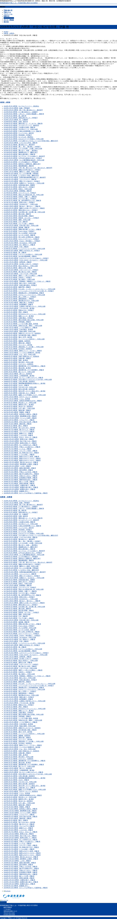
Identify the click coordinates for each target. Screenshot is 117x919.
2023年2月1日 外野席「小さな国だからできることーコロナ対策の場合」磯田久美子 (31, 141)
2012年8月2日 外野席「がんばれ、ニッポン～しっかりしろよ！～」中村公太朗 (29, 289)
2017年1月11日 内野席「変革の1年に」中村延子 (19, 202)
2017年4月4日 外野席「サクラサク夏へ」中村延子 (20, 198)
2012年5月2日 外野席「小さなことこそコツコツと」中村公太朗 (24, 295)
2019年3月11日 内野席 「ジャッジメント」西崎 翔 (20, 179)
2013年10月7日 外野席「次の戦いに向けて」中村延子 (21, 264)
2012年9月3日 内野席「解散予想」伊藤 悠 (17, 287)
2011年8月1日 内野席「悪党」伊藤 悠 (16, 312)
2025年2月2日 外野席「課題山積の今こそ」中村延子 (21, 118)
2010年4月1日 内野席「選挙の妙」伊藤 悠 (17, 343)
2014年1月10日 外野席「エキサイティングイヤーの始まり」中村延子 (26, 258)
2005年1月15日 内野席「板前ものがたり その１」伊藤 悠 (22, 460)
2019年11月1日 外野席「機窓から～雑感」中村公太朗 (21, 171)
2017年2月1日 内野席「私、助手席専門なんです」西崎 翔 (22, 200)
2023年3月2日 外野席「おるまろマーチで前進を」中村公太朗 (24, 139)
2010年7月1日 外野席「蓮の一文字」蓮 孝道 (18, 337)
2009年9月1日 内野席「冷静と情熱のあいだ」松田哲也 (21, 356)
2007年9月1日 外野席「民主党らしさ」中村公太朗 (20, 402)
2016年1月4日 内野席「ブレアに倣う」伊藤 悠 (19, 223)
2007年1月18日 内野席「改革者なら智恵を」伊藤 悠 (20, 414)
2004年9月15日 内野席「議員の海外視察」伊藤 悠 (20, 468)
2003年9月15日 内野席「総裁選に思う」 (17, 491)
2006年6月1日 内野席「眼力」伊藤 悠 (16, 426)
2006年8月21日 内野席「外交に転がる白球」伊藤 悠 (20, 422)
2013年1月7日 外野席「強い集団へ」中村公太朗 (19, 279)
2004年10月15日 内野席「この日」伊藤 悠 (17, 466)
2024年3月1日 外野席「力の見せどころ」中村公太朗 (21, 129)
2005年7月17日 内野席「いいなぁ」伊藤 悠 (17, 449)
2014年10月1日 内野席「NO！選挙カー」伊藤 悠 (19, 245)
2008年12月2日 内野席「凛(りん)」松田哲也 (18, 374)
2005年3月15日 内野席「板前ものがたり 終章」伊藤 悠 (21, 456)
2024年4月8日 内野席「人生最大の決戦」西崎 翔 (19, 127)
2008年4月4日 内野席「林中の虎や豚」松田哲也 (19, 389)
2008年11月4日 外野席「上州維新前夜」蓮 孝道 (19, 375)
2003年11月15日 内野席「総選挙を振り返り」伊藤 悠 (21, 487)
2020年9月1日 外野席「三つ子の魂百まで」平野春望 (21, 162)
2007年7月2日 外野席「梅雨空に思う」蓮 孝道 (19, 404)
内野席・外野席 (5, 102)
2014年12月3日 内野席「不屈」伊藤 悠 (16, 246)
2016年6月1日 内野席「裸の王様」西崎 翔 (17, 214)
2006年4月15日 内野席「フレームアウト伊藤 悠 (19, 431)
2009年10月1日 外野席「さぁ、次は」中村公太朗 (19, 354)
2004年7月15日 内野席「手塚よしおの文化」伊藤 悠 (20, 472)
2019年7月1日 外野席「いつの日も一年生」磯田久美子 (21, 175)
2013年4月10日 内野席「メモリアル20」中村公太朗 (20, 273)
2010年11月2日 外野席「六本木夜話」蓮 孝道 (18, 329)
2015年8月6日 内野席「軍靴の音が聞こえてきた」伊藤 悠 (22, 229)
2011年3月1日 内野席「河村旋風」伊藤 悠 (17, 322)
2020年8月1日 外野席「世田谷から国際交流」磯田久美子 (22, 164)
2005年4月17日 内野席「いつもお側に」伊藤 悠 (19, 454)
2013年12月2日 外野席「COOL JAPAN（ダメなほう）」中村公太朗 (25, 260)
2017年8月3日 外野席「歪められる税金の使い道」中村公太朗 (24, 195)
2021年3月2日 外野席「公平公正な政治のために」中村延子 (23, 158)
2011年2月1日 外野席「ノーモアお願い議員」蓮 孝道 (21, 323)
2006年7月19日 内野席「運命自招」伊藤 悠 (17, 424)
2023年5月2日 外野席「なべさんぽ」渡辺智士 (18, 137)
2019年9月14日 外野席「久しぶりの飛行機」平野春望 (21, 173)
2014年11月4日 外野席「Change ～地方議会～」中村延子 (22, 241)
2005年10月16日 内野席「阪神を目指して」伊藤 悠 (20, 443)
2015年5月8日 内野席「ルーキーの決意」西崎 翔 (19, 235)
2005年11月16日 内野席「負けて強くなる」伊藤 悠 (20, 441)
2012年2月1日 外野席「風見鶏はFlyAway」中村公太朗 (21, 300)
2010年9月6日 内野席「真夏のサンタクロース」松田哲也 (22, 333)
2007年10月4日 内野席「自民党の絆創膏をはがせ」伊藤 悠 (23, 400)
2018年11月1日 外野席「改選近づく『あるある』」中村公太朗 (24, 183)
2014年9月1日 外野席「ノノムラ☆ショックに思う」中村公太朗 (24, 248)
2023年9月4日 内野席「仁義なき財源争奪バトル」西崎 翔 (22, 131)
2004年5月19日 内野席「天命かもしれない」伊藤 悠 (20, 476)
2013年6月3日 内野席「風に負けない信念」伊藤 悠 (20, 272)
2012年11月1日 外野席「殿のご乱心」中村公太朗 (19, 283)
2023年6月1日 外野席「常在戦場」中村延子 (18, 135)
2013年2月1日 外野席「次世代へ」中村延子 (18, 277)
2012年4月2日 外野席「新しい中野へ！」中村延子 (20, 297)
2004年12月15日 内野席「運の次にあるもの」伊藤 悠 (21, 462)
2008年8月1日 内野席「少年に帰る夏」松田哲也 (19, 381)
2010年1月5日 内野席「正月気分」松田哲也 (18, 349)
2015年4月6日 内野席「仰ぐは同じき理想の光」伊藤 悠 (21, 237)
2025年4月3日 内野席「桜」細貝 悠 (15, 116)
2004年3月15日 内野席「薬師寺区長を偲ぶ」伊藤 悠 (20, 479)
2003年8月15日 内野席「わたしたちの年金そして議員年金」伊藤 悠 (26, 493)
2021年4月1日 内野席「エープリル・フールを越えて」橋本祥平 (24, 156)
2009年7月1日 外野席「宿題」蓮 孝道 (16, 360)
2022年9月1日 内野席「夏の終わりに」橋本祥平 (19, 144)
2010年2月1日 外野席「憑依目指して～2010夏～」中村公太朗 (24, 347)
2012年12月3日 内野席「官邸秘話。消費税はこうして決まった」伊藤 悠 (27, 281)
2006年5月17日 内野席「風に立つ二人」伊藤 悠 (19, 429)
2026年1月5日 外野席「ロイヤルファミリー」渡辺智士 (21, 106)
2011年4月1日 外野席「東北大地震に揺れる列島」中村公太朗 (24, 320)
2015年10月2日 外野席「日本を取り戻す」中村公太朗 (21, 225)
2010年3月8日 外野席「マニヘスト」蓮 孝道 (18, 345)
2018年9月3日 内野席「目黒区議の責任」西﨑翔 (19, 185)
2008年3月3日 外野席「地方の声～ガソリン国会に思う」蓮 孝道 (24, 391)
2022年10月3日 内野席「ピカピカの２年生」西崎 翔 (20, 143)
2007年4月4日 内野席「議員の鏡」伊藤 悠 (17, 410)
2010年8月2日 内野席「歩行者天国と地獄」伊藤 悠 (20, 335)
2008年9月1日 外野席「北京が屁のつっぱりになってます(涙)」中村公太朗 (28, 379)
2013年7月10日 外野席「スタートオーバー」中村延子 (21, 270)
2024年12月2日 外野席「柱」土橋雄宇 (16, 119)
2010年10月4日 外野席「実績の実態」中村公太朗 (19, 331)
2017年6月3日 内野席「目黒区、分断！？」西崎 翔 (20, 196)
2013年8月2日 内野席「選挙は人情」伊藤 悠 (18, 268)
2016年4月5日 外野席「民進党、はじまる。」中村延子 (21, 218)
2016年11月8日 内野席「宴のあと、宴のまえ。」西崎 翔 (22, 206)
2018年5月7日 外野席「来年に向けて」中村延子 (19, 187)
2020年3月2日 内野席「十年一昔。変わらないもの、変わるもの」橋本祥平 (28, 168)
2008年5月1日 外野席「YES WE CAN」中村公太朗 (20, 387)
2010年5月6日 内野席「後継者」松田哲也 (17, 341)
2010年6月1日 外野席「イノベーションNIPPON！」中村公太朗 (24, 339)
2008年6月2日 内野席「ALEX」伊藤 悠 (16, 385)
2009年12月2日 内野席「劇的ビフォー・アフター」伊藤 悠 (23, 350)
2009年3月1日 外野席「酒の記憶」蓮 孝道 (17, 368)
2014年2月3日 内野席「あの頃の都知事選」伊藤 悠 (20, 256)
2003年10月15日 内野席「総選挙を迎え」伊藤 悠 (19, 489)
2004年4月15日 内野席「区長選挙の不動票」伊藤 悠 (20, 477)
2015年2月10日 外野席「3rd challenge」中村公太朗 (20, 243)
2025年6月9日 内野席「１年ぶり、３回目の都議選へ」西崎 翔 (24, 114)
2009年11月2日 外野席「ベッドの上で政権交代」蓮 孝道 (22, 352)
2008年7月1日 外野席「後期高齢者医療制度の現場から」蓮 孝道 (24, 383)
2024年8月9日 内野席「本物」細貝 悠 (16, 121)
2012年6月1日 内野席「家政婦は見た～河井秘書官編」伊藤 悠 (24, 293)
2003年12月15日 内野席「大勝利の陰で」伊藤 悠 (19, 485)
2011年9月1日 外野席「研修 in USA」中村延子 (19, 310)
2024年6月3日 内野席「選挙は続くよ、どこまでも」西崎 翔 (23, 123)
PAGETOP (3, 902)
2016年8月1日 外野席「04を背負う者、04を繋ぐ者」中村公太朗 (24, 212)
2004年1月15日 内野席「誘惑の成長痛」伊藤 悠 (19, 483)
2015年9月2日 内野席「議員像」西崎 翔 (16, 227)
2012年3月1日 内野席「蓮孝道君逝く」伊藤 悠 (19, 298)
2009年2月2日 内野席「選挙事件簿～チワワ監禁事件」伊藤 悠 (24, 370)
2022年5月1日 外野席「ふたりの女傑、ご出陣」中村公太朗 (23, 148)
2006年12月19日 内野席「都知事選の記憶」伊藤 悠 (20, 416)
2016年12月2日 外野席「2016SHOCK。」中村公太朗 (21, 204)
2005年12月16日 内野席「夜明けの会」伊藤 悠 (19, 439)
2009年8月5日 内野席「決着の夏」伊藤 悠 (17, 358)
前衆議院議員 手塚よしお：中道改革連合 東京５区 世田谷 (19, 3)
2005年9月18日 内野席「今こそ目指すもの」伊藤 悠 (20, 445)
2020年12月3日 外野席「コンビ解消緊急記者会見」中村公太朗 (24, 160)
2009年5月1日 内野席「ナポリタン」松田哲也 (18, 364)
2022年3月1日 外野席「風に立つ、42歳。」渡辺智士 (21, 150)
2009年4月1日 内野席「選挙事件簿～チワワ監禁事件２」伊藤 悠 (24, 366)
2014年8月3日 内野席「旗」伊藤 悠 (15, 252)
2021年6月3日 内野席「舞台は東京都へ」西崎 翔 (19, 154)
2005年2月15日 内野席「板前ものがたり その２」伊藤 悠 (22, 458)
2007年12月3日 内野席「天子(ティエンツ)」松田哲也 (21, 397)
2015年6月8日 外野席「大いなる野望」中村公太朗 (20, 233)
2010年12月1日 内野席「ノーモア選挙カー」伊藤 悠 (20, 327)
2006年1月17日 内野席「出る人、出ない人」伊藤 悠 (20, 437)
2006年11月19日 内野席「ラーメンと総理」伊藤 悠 (20, 418)
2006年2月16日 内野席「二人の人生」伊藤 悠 (18, 435)
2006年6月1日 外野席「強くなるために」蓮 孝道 (19, 427)
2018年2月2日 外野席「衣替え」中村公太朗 (18, 189)
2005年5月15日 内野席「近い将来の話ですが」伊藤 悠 (21, 452)
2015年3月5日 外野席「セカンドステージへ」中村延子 (21, 239)
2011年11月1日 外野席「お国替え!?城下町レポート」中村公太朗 (24, 306)
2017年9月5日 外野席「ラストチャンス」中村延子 (20, 193)
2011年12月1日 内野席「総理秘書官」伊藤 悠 (18, 304)
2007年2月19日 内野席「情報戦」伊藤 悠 (17, 412)
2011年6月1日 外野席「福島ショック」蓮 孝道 (19, 316)
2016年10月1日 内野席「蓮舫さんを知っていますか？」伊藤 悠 (24, 208)
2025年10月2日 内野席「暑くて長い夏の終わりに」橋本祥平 (23, 110)
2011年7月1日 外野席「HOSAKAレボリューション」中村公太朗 (24, 314)
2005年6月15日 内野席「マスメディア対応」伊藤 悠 (20, 451)
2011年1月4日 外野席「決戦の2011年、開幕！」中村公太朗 (23, 325)
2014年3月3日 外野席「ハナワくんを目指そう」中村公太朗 (23, 254)
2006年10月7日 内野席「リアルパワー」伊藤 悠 (19, 420)
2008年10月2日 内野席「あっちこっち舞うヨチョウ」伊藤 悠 (23, 377)
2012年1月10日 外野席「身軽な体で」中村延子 (19, 302)
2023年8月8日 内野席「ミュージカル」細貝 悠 (19, 133)
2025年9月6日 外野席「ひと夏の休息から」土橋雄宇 (21, 112)
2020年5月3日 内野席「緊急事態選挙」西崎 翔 (19, 166)
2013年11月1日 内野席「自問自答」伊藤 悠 (17, 262)
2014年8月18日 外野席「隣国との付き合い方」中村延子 (22, 250)
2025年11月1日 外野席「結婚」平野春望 (17, 108)
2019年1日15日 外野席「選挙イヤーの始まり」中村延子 (22, 181)
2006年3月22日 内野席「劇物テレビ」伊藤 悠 (18, 433)
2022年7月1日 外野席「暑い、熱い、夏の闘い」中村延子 (22, 146)
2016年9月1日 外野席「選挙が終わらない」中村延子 (21, 210)
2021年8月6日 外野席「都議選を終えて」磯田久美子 (21, 152)
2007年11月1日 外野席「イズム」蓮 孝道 (17, 399)
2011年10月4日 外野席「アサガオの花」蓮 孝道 (19, 308)
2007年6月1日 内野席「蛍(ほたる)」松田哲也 (18, 406)
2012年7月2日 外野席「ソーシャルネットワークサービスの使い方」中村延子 (29, 291)
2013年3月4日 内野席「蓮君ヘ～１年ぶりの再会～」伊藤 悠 (23, 275)
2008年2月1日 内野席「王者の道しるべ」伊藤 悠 (19, 393)
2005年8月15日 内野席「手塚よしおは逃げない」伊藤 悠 (22, 447)
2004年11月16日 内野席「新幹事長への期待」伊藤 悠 (21, 464)
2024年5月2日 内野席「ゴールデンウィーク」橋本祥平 (21, 125)
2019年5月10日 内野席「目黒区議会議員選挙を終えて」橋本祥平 (25, 177)
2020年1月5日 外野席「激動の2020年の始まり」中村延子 (22, 169)
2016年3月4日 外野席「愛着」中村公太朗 (17, 220)
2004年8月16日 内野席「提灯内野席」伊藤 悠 (18, 470)
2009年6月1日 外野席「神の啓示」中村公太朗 (18, 362)
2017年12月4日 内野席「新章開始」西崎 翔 (17, 191)
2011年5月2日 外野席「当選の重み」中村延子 (18, 318)
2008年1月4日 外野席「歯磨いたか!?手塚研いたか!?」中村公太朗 (25, 395)
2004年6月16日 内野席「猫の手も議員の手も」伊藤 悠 (21, 474)
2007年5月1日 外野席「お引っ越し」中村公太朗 (19, 408)
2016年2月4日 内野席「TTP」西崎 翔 (16, 221)
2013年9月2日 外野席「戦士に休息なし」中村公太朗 (21, 266)
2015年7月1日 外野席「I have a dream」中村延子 (19, 231)
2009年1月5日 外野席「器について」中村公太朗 (19, 372)
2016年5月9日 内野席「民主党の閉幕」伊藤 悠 (19, 216)
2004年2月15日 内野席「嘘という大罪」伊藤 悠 (19, 481)
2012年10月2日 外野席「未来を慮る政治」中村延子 (20, 285)
